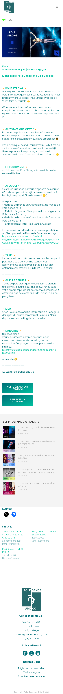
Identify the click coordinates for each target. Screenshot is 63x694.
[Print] (12, 20)
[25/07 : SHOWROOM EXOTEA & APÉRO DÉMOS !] (9, 488)
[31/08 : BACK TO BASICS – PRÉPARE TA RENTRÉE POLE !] (9, 446)
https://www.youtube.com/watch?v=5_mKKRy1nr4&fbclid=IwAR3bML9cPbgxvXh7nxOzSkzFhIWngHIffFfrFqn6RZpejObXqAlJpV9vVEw (30, 239)
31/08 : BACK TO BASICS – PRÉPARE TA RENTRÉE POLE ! (36, 442)
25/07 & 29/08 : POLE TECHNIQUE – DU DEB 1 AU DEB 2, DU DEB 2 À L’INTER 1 (36, 470)
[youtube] (37, 653)
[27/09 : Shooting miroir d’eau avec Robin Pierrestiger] (9, 432)
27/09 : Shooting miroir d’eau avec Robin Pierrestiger (36, 428)
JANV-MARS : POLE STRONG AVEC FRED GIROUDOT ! (12, 534)
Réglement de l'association (31, 668)
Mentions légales (31, 672)
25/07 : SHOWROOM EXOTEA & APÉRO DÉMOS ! (36, 484)
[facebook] (25, 653)
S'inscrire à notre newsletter (31, 676)
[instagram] (31, 653)
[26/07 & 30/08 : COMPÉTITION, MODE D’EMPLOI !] (9, 460)
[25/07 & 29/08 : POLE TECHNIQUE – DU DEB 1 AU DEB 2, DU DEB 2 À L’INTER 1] (9, 474)
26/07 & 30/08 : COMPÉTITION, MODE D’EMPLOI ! (36, 456)
